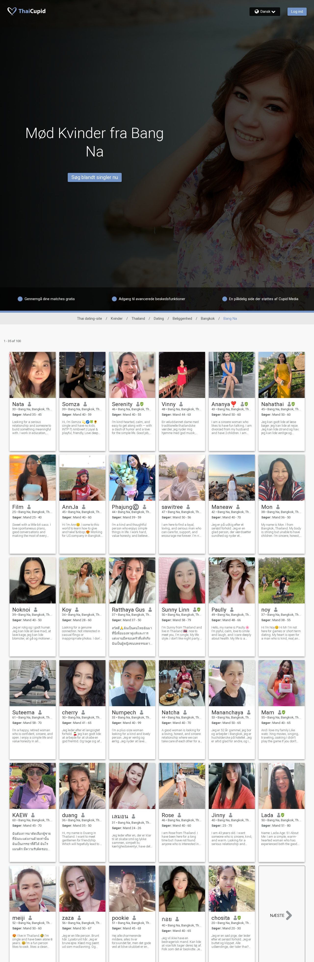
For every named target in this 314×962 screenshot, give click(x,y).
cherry (70, 712)
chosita (220, 918)
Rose (168, 815)
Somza (71, 404)
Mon (267, 507)
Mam (267, 712)
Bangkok (208, 318)
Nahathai (272, 404)
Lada (267, 815)
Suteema (23, 712)
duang (70, 815)
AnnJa (70, 507)
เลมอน (120, 816)
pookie (120, 918)
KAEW (19, 815)
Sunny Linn (175, 609)
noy (265, 609)
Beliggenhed (182, 318)
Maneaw (222, 507)
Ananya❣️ (224, 404)
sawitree (172, 507)
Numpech (124, 712)
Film (18, 507)
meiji (18, 918)
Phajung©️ (125, 507)
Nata (18, 404)
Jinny (218, 815)
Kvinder (117, 318)
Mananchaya (227, 712)
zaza (68, 918)
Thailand (138, 318)
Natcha (171, 712)
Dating (159, 318)
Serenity (122, 404)
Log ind (297, 11)
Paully (218, 609)
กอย (167, 919)
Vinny (169, 404)
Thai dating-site (89, 318)
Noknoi (21, 609)
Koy (66, 609)
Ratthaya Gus (128, 609)
